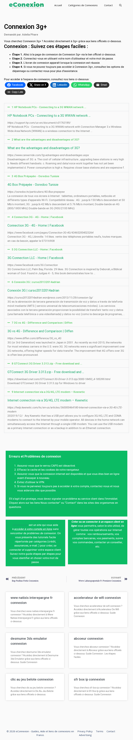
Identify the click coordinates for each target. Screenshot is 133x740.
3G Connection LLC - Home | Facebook (35, 258)
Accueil (58, 5)
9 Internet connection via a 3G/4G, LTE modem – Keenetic (48, 391)
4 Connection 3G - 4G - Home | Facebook (37, 217)
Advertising (85, 735)
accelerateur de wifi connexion (97, 598)
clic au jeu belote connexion (32, 679)
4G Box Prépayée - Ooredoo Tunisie (32, 185)
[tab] (66, 107)
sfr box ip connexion (89, 679)
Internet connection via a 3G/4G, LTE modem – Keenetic (47, 400)
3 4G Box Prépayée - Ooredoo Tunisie (35, 176)
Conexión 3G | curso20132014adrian (33, 290)
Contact (108, 5)
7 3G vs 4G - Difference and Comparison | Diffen (42, 322)
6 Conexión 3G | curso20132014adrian (36, 282)
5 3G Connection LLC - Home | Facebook (37, 249)
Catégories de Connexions (83, 5)
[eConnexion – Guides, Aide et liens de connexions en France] (26, 5)
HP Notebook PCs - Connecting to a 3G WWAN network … (49, 115)
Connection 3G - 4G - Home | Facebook (35, 225)
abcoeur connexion (88, 638)
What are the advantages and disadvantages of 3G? (43, 148)
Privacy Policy (85, 731)
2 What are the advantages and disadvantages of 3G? (45, 139)
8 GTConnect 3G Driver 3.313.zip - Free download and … (47, 363)
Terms (99, 731)
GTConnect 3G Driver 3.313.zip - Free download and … (45, 372)
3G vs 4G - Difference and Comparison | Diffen (40, 331)
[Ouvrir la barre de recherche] (120, 5)
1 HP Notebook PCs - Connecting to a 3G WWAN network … (49, 107)
